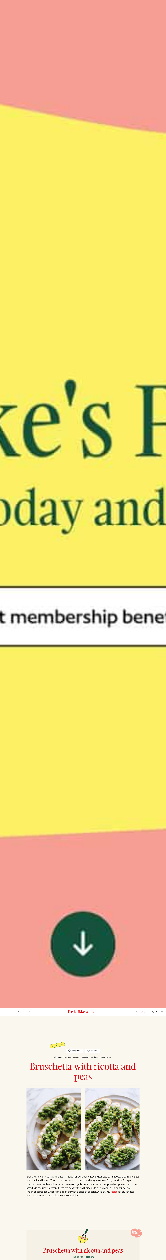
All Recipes (20, 1012)
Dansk (138, 1012)
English (145, 1012)
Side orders (85, 1057)
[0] (162, 1012)
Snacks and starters (73, 1057)
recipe (114, 1191)
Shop (31, 1012)
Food (64, 1057)
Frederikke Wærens (83, 1011)
